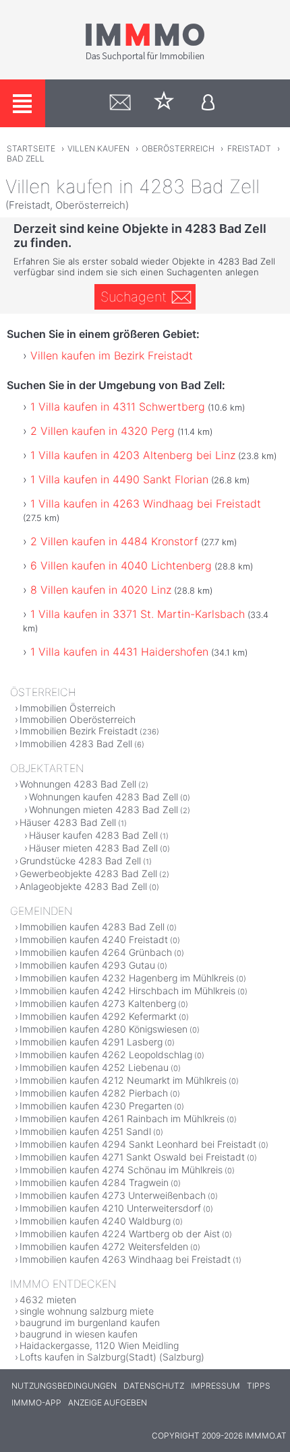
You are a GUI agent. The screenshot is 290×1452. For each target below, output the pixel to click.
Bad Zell (26, 158)
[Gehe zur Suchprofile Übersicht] (120, 103)
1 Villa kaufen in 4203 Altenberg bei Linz (132, 455)
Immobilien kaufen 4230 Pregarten (96, 1105)
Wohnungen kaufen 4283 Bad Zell (103, 796)
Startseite (31, 148)
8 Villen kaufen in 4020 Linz (100, 589)
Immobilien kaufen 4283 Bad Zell (92, 926)
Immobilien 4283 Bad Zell (76, 743)
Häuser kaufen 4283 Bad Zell (93, 835)
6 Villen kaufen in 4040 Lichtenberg (121, 565)
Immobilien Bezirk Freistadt (79, 730)
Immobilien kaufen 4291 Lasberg (91, 1041)
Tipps (258, 1386)
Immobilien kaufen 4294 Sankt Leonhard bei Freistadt (138, 1144)
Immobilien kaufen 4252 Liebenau (94, 1067)
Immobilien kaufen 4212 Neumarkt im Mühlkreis (123, 1080)
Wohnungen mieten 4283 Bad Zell (103, 809)
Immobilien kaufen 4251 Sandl (85, 1131)
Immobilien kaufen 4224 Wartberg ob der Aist (120, 1233)
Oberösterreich (178, 148)
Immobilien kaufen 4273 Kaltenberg (98, 1003)
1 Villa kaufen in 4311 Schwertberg (117, 406)
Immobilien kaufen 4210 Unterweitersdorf (110, 1208)
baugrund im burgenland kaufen (90, 1322)
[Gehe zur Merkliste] (164, 103)
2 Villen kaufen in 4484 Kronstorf (114, 541)
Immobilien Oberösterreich (78, 719)
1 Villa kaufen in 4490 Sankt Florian (119, 479)
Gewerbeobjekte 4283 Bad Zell (88, 873)
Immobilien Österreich (67, 708)
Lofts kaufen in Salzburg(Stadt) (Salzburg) (112, 1356)
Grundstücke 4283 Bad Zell (80, 860)
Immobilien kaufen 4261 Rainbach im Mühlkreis (122, 1118)
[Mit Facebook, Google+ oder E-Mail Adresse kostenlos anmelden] (208, 103)
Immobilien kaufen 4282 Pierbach (94, 1093)
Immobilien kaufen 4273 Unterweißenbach (113, 1195)
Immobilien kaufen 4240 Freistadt (94, 939)
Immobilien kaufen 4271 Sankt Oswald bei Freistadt (132, 1157)
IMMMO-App (36, 1402)
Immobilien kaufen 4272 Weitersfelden (104, 1246)
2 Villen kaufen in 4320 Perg (102, 431)
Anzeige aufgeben (107, 1402)
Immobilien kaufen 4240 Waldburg (95, 1220)
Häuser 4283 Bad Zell (68, 822)
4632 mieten (48, 1299)
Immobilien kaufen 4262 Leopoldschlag (106, 1054)
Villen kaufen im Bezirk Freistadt (111, 355)
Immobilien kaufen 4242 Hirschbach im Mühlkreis (127, 990)
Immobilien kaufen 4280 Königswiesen (103, 1029)
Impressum (215, 1386)
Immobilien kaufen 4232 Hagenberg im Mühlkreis (127, 977)
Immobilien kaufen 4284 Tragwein (94, 1182)
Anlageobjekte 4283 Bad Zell (83, 886)
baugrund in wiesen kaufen (79, 1334)
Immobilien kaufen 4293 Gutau (87, 965)
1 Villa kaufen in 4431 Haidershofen (119, 651)
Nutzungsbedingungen (64, 1386)
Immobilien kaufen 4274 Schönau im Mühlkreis (121, 1169)
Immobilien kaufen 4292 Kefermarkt (98, 1016)
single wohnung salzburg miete (87, 1311)
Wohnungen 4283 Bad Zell (78, 784)
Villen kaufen (98, 148)
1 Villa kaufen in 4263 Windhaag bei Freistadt (145, 503)
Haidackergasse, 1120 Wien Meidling (99, 1345)
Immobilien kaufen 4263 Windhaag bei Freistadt (125, 1259)
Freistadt (249, 148)
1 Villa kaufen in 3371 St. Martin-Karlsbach (137, 614)
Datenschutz (153, 1386)
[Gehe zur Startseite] (145, 59)
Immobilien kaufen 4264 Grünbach (96, 952)
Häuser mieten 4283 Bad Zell (93, 848)
